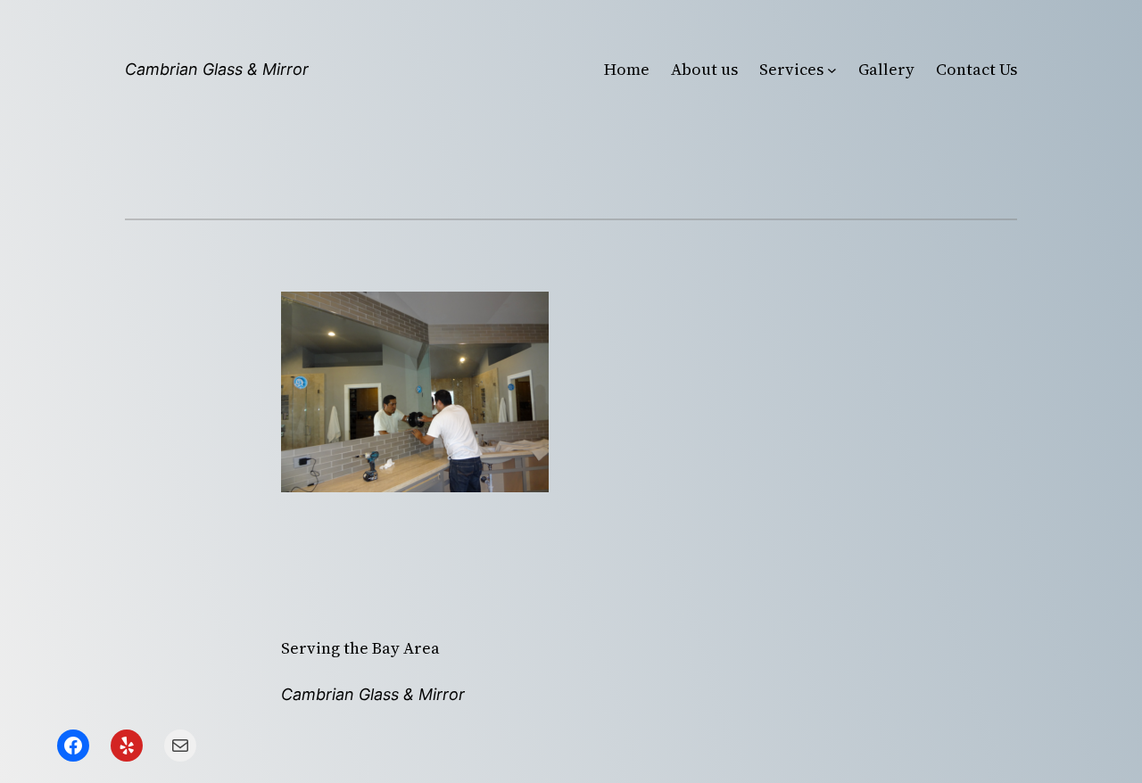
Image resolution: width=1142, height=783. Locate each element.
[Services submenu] (832, 70)
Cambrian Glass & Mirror (217, 69)
